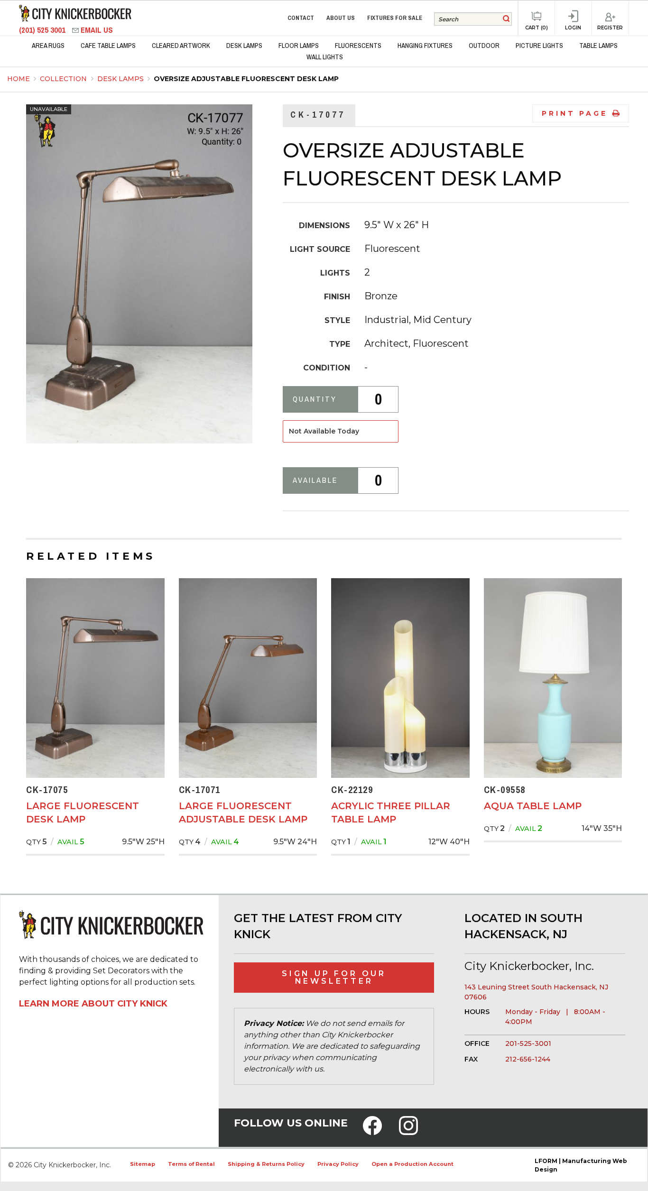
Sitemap (142, 1164)
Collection (64, 78)
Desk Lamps (121, 78)
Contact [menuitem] (300, 17)
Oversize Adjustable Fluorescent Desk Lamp (246, 78)
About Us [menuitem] (340, 17)
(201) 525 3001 (43, 30)
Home (18, 78)
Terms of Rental (191, 1164)
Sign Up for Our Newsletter (334, 977)
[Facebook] (372, 1131)
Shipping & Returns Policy (266, 1164)
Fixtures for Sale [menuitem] (394, 17)
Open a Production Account (412, 1164)
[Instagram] (408, 1131)
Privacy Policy (338, 1164)
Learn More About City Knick (93, 1003)
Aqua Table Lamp (533, 806)
